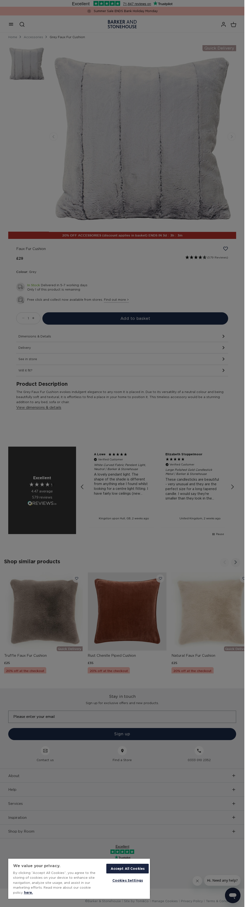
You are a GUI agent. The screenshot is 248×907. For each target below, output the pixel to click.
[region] (79, 879)
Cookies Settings (127, 880)
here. (28, 892)
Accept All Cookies (128, 868)
